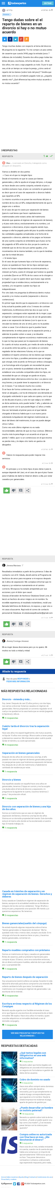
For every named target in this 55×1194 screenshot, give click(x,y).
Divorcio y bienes (11, 779)
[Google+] (22, 1184)
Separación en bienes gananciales (21, 753)
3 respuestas (11, 718)
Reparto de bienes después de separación (25, 977)
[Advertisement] (27, 113)
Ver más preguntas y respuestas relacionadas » (27, 1034)
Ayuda (21, 1177)
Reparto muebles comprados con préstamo (26, 950)
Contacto (32, 1177)
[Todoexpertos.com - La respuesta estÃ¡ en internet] (17, 3)
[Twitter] (14, 1184)
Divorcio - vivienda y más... (17, 699)
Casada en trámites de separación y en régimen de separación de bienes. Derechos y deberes (27, 894)
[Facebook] (18, 1184)
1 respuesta (11, 771)
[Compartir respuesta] (28, 490)
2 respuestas (11, 995)
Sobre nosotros (12, 1177)
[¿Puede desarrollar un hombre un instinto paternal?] (27, 1118)
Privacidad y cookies (8, 1179)
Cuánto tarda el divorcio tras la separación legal (25, 727)
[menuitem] (10, 39)
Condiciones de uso (44, 1177)
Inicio (3, 1177)
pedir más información (18, 681)
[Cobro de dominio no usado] (27, 1091)
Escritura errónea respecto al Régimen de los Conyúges (27, 1005)
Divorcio (6, 14)
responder (23, 679)
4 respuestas (11, 745)
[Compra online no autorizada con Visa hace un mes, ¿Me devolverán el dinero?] (27, 1148)
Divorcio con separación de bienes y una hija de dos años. (26, 808)
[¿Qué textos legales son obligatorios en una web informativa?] (27, 1063)
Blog (26, 1177)
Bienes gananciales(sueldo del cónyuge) (24, 923)
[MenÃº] (3, 3)
